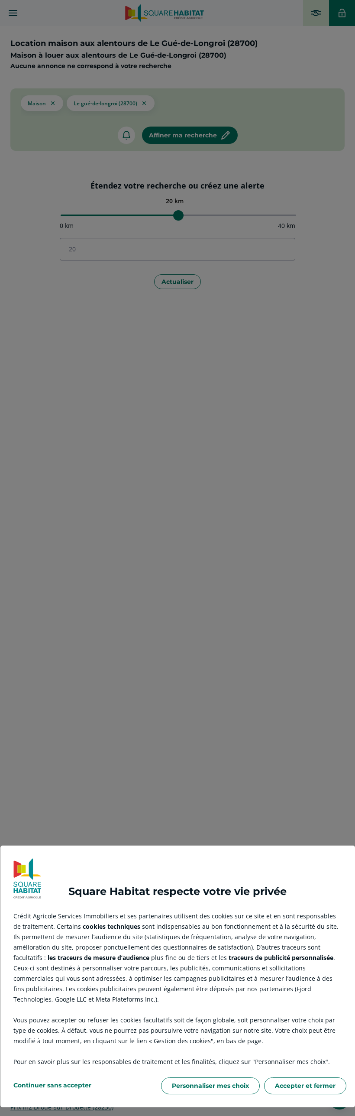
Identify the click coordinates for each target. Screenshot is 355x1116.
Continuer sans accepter (52, 1085)
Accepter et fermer (305, 1086)
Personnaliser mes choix (210, 1086)
